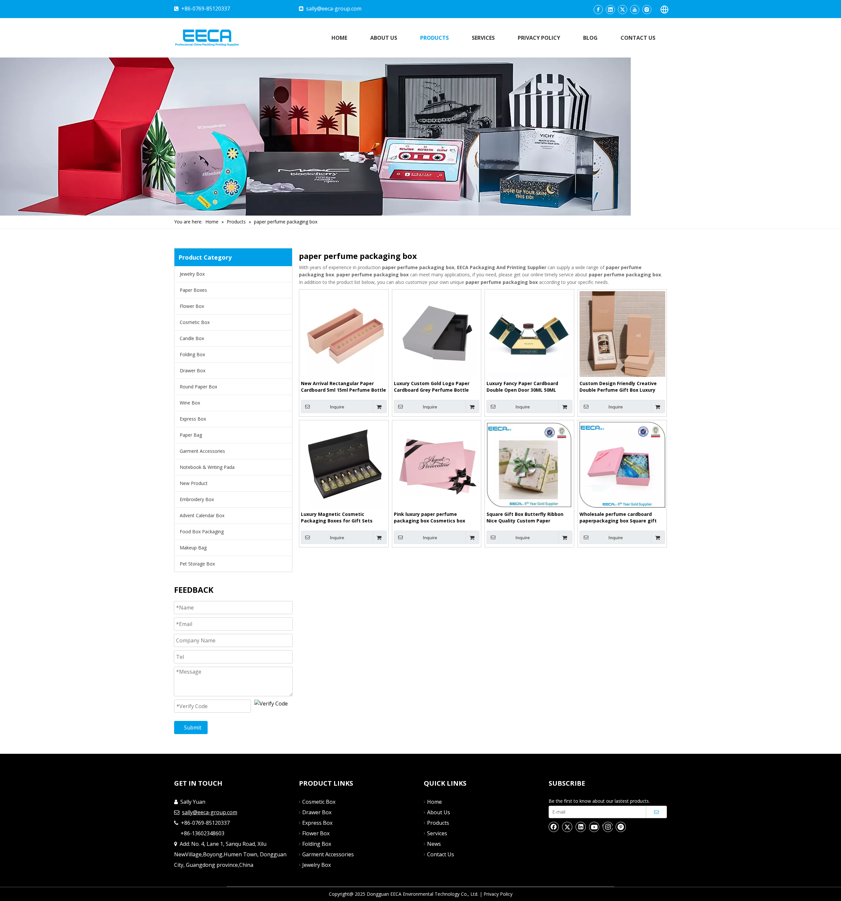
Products (438, 822)
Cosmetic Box (195, 322)
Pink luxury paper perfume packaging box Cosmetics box (429, 517)
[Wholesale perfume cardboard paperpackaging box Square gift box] (622, 464)
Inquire (337, 406)
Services (437, 833)
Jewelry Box (192, 274)
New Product (194, 483)
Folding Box (192, 354)
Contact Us (440, 854)
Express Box (193, 419)
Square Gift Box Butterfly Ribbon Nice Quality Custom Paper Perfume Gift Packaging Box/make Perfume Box (528, 517)
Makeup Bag (193, 547)
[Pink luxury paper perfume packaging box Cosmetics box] (437, 464)
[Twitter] (622, 9)
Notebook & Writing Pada (207, 467)
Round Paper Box (198, 386)
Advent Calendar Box (202, 515)
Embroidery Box (197, 499)
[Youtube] (634, 9)
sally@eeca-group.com (333, 8)
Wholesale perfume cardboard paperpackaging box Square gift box (618, 517)
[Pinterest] (621, 826)
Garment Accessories (202, 451)
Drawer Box (192, 370)
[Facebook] (598, 9)
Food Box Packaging (202, 531)
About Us (438, 812)
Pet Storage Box (197, 564)
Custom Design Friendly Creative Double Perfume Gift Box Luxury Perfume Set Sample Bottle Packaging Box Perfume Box (618, 386)
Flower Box (192, 306)
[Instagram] (646, 9)
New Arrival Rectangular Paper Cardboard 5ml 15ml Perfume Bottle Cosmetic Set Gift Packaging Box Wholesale (343, 386)
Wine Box (190, 403)
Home (434, 801)
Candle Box (192, 338)
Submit (192, 727)
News (434, 843)
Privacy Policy (498, 894)
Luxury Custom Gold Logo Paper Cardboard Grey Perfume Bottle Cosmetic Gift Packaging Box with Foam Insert (434, 386)
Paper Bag (191, 435)
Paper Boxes (193, 290)
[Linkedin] (610, 9)
